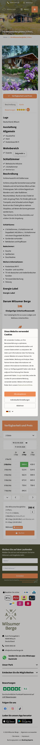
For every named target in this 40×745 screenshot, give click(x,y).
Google (19, 375)
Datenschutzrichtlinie (25, 385)
